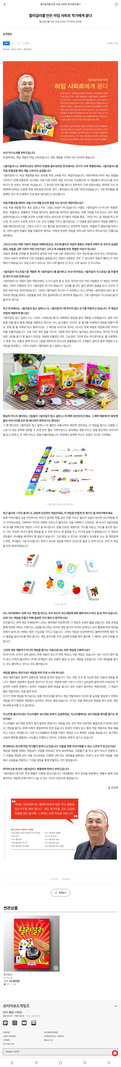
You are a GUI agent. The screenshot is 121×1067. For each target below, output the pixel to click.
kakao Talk (5, 1023)
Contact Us (8, 1044)
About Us (48, 1040)
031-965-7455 (12, 1012)
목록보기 (62, 892)
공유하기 (67, 879)
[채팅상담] (115, 1053)
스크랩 (55, 879)
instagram (14, 1023)
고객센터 (6, 1040)
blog (33, 1023)
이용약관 (6, 1032)
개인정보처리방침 (51, 1032)
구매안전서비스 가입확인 (54, 1036)
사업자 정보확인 (9, 1036)
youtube (24, 1023)
